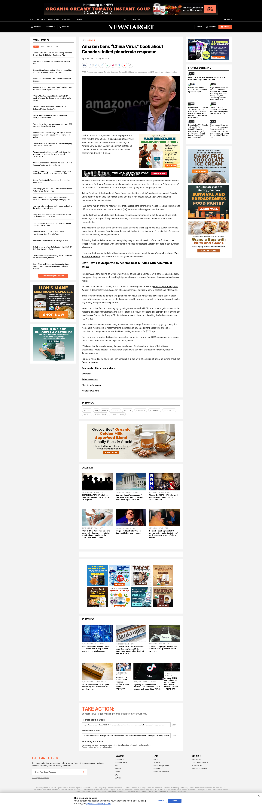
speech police (160, 72)
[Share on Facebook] (90, 65)
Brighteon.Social (121, 762)
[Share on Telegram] (102, 65)
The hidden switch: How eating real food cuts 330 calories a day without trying (52, 125)
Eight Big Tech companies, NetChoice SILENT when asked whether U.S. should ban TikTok (146, 687)
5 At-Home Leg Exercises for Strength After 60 (51, 240)
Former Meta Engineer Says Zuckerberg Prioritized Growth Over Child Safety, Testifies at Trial (52, 54)
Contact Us (196, 759)
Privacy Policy (197, 765)
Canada (107, 72)
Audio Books (77, 19)
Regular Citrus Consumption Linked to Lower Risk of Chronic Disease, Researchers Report (52, 71)
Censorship (123, 72)
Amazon (91, 40)
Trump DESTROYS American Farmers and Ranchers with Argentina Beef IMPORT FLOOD (219, 110)
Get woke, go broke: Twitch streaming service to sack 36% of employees (122, 683)
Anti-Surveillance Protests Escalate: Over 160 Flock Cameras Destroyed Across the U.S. (52, 164)
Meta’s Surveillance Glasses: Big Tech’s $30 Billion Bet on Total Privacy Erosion (52, 256)
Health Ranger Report (198, 68)
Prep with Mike (53, 19)
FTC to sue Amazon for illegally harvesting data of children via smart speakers (95, 687)
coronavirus (142, 72)
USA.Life (118, 778)
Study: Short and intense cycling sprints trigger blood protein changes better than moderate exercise (51, 266)
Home (32, 19)
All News (157, 762)
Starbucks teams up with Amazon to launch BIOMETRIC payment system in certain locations (96, 649)
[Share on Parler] (113, 65)
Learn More (160, 801)
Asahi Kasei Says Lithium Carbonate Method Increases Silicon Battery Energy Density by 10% (51, 198)
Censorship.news (90, 362)
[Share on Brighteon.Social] (85, 65)
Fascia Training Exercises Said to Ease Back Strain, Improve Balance (50, 116)
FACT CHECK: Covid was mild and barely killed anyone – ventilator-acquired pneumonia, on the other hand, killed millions (96, 534)
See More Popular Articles (53, 276)
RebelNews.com (90, 379)
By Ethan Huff (88, 58)
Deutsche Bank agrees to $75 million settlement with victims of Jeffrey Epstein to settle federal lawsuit (163, 534)
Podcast (157, 769)
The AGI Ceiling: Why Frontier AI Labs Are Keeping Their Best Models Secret (52, 144)
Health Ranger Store (199, 769)
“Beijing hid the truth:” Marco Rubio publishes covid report (128, 532)
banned (100, 72)
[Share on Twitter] (96, 65)
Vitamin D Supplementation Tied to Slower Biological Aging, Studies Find (49, 108)
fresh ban (114, 139)
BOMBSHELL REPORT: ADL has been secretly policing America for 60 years (95, 497)
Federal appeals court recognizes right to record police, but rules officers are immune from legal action (52, 135)
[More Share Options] (130, 65)
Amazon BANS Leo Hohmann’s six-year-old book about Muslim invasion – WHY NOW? (171, 683)
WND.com (86, 373)
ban (95, 72)
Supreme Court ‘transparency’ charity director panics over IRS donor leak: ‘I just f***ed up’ (129, 497)
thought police (171, 72)
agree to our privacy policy (98, 803)
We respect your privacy (40, 778)
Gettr (117, 765)
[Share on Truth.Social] (119, 65)
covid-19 (151, 72)
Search (229, 19)
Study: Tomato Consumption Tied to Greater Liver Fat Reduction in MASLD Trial (52, 216)
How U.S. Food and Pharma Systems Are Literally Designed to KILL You (206, 78)
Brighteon (41, 19)
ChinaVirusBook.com (91, 385)
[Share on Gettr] (125, 65)
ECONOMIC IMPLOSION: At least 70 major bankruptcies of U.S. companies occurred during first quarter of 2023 (130, 650)
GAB (116, 775)
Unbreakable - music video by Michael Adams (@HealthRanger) (197, 90)
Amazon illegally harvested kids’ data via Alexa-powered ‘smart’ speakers (163, 649)
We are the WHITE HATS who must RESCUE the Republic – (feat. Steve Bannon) (163, 497)
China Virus (132, 72)
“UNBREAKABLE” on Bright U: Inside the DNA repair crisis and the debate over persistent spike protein (52, 98)
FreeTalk (118, 769)
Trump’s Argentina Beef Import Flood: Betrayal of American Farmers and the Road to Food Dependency (52, 154)
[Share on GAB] (108, 65)
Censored (114, 72)
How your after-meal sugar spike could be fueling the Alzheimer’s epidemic (52, 207)
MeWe (117, 772)
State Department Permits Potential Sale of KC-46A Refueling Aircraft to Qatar (52, 248)
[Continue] (84, 772)
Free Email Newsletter (200, 762)
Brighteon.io (119, 759)
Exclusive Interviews (161, 772)
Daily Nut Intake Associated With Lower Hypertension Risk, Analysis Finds (48, 233)
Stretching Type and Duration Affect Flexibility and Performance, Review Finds (52, 190)
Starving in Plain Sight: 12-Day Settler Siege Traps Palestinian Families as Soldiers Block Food (52, 173)
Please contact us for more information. (97, 747)
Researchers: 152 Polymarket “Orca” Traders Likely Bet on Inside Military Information (52, 88)
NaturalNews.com (90, 390)
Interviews (66, 19)
